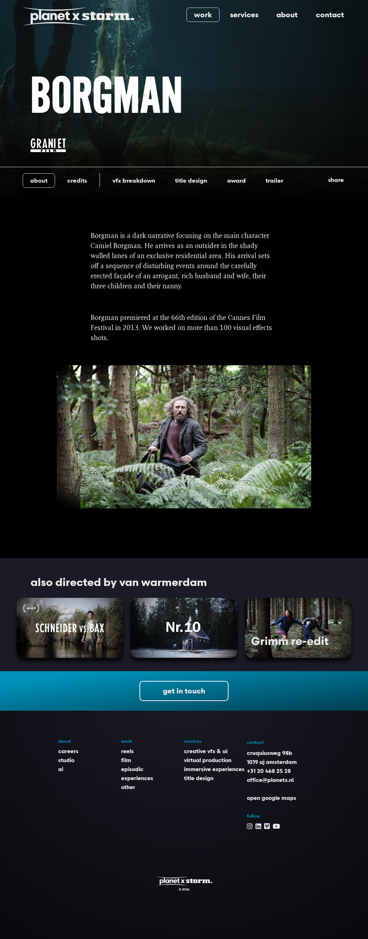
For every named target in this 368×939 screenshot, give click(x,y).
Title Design (191, 180)
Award (236, 180)
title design (198, 778)
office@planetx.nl (270, 779)
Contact (330, 14)
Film (126, 760)
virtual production (207, 760)
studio (66, 760)
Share (336, 179)
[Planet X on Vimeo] (267, 825)
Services (244, 14)
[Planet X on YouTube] (276, 825)
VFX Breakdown (133, 180)
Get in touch (184, 691)
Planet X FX (184, 881)
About (287, 14)
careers (68, 751)
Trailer (274, 180)
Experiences (137, 778)
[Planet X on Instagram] (250, 825)
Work (203, 14)
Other (128, 787)
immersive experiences (214, 769)
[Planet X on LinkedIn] (258, 825)
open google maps (271, 797)
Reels (127, 751)
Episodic (132, 769)
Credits (77, 180)
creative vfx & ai (205, 751)
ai (60, 769)
